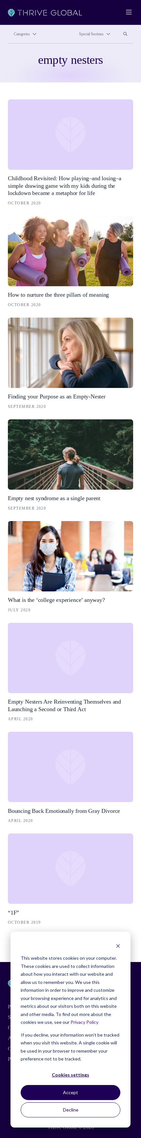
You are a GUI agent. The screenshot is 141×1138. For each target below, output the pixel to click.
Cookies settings (70, 1074)
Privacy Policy (84, 1022)
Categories (22, 34)
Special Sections (91, 34)
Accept (70, 1092)
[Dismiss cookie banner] (118, 946)
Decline (70, 1109)
